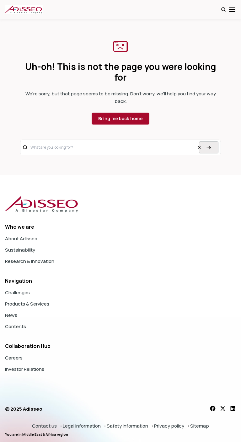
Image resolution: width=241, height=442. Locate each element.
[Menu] (232, 9)
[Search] (223, 9)
